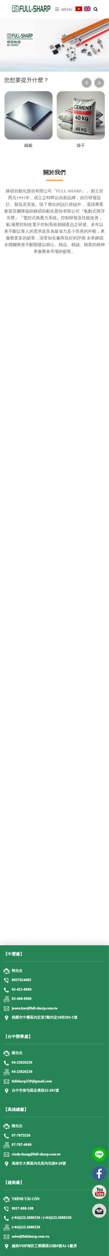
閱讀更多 (54, 930)
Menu (66, 10)
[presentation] (86, 82)
